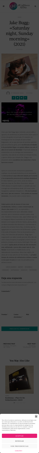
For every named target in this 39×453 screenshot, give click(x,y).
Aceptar (19, 436)
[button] (36, 416)
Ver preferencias (19, 446)
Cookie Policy (18, 450)
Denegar (19, 441)
